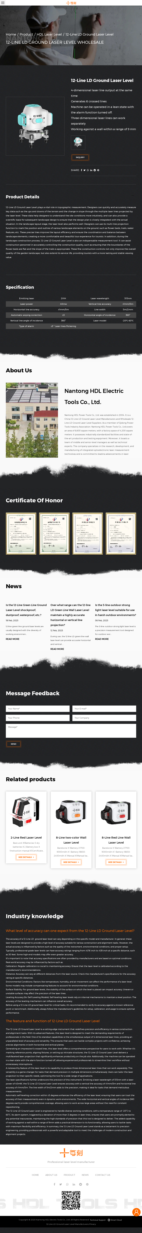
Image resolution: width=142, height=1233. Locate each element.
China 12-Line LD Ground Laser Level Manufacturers (90, 419)
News (85, 1175)
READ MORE (12, 649)
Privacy (92, 1224)
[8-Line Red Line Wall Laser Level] (71, 811)
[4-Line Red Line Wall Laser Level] (116, 811)
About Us (51, 1175)
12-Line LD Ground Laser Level (25, 1029)
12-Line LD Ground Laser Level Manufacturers (67, 1224)
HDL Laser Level (49, 34)
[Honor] (21, 533)
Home (11, 34)
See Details (25, 862)
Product (26, 34)
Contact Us (102, 1175)
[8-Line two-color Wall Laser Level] (26, 811)
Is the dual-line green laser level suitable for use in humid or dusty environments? (115, 610)
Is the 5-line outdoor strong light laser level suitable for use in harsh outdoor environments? (70, 610)
